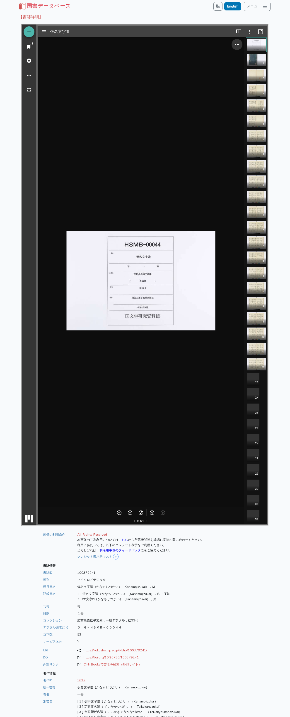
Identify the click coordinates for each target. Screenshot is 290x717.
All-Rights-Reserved (92, 534)
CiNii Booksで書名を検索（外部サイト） (113, 664)
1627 (81, 680)
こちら (123, 539)
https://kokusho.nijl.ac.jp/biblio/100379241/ (115, 650)
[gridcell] (44, 6)
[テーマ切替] (217, 6)
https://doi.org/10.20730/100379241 (111, 657)
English (232, 6)
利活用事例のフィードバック (120, 550)
